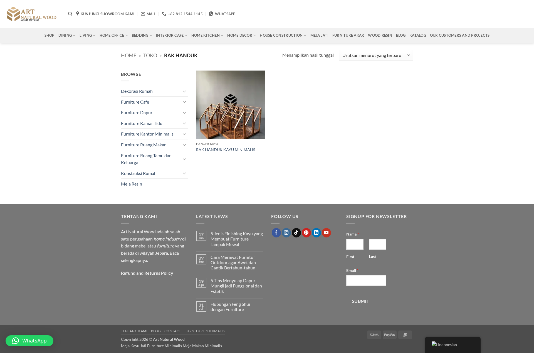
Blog (156, 331)
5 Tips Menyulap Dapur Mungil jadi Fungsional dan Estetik (236, 286)
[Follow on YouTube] (326, 232)
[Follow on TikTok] (296, 232)
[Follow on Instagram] (286, 232)
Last (372, 256)
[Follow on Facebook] (276, 232)
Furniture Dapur (136, 112)
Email (352, 270)
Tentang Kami (134, 331)
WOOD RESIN (380, 35)
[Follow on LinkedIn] (316, 232)
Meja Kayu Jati (133, 345)
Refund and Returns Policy (147, 273)
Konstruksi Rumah (139, 173)
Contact (172, 331)
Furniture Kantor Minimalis (147, 133)
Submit (361, 301)
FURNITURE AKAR (348, 35)
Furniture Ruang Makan (144, 144)
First (350, 256)
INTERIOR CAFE (170, 35)
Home (128, 55)
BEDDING (140, 35)
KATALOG (417, 35)
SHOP (49, 35)
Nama (352, 234)
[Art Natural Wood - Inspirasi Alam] (32, 14)
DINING (65, 35)
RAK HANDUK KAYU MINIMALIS (225, 149)
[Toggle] (184, 91)
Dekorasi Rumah (137, 91)
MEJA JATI (319, 35)
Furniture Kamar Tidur (142, 123)
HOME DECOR (239, 35)
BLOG (401, 35)
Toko (150, 55)
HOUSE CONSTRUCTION (281, 35)
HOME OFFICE (112, 35)
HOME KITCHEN (205, 35)
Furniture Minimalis (204, 331)
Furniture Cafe (135, 101)
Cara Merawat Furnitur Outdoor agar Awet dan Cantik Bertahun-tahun (233, 262)
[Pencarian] (70, 14)
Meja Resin (131, 183)
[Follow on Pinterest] (306, 232)
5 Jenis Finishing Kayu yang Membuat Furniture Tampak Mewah (237, 239)
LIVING (86, 35)
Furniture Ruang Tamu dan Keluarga (146, 159)
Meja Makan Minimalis (202, 345)
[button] (29, 340)
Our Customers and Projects (460, 35)
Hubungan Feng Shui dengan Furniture (230, 306)
